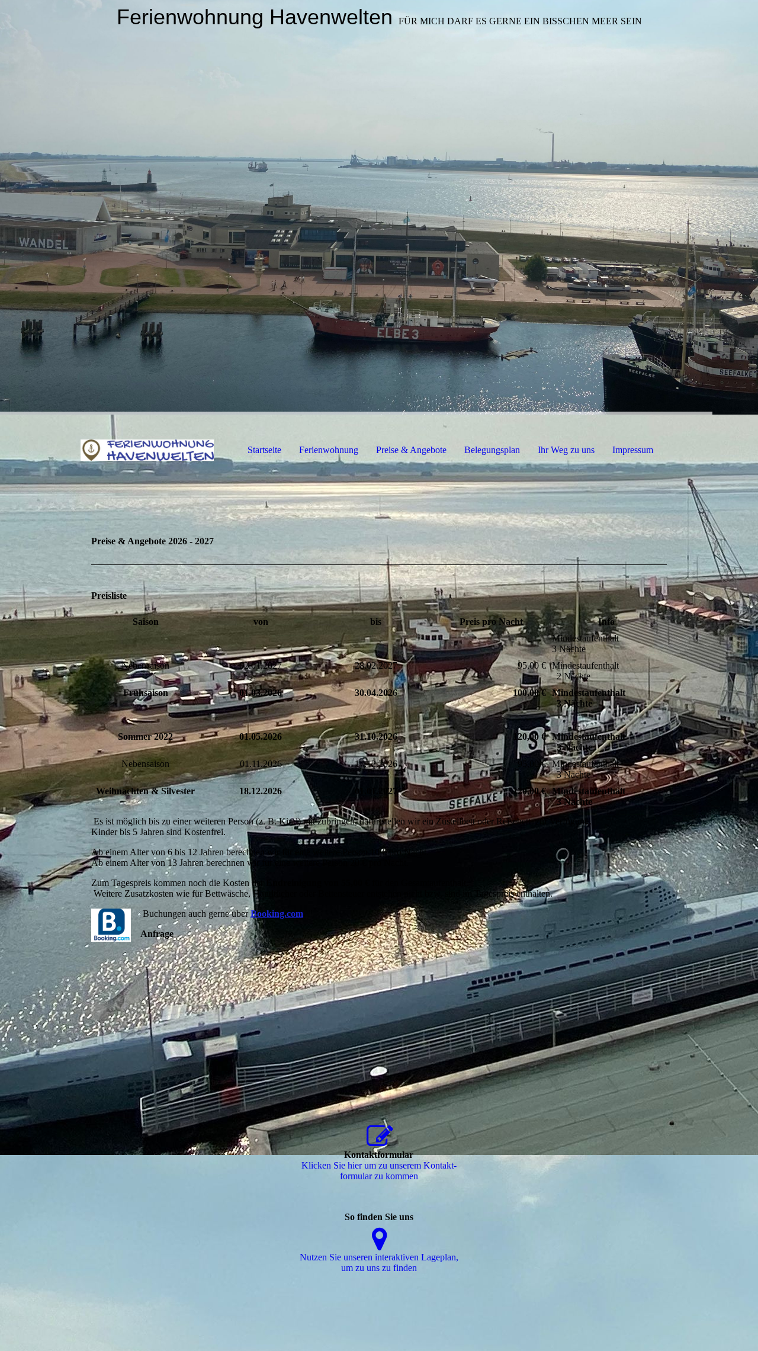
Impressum (632, 450)
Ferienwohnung (328, 450)
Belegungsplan (492, 450)
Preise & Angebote (411, 450)
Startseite (264, 450)
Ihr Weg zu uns (566, 450)
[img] (379, 207)
